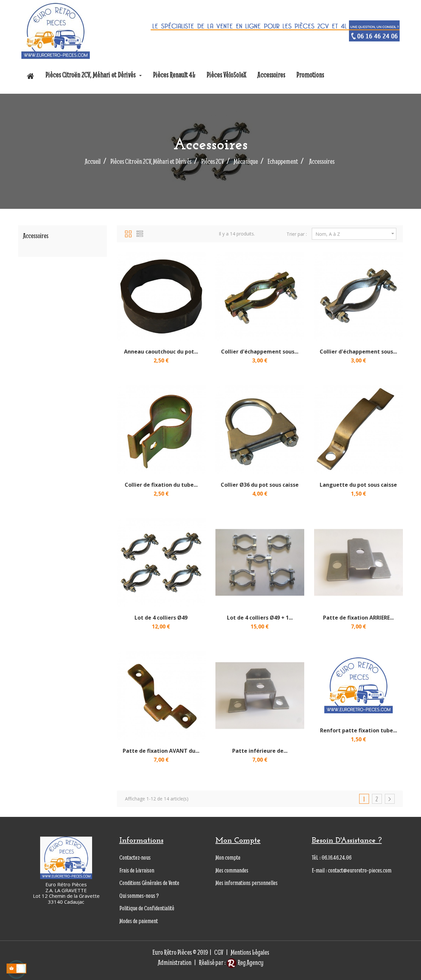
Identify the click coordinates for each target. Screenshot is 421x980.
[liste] (140, 233)
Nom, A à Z (355, 233)
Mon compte (227, 857)
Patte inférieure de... (259, 750)
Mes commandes (231, 870)
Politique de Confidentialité (146, 908)
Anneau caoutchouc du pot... (161, 351)
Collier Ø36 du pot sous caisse (260, 484)
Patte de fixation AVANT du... (161, 750)
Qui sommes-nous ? (139, 895)
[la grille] (128, 233)
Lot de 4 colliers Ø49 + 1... (260, 617)
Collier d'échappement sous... (259, 351)
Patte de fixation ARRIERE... (358, 617)
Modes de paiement (138, 921)
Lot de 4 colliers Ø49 (161, 617)
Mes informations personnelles (246, 883)
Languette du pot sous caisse (358, 484)
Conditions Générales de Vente (149, 883)
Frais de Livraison (136, 870)
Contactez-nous (135, 857)
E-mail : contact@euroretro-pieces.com (351, 870)
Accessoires (35, 236)
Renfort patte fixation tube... (358, 730)
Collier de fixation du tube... (161, 484)
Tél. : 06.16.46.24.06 (332, 857)
